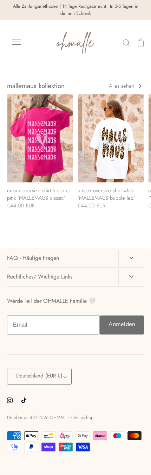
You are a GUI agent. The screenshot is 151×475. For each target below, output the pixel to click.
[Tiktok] (24, 400)
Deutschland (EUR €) (39, 376)
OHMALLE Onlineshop (71, 417)
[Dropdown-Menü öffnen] (131, 258)
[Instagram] (10, 400)
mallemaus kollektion (36, 85)
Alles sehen (122, 86)
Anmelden (122, 324)
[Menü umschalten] (16, 42)
